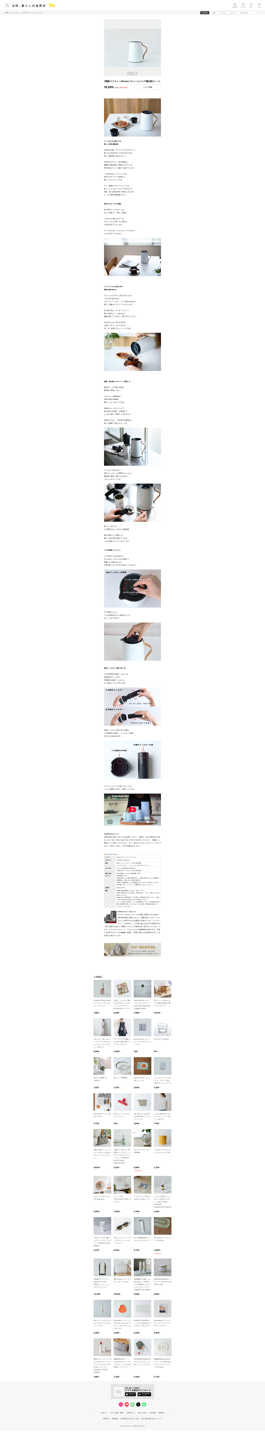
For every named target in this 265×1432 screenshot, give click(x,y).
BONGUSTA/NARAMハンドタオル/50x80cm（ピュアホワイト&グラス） (142, 1323)
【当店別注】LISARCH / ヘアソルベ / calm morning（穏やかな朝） (162, 1281)
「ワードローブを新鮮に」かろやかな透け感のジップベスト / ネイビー (122, 1041)
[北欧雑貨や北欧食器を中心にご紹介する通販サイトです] (29, 5)
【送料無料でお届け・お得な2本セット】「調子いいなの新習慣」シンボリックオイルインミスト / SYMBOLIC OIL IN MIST (142, 1284)
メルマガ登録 (147, 87)
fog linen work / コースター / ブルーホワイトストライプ (142, 1041)
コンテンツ (243, 7)
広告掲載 (152, 1413)
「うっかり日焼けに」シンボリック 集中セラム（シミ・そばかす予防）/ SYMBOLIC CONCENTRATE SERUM (162, 1201)
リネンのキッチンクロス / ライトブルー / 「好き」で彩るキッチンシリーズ (162, 1080)
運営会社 (106, 1419)
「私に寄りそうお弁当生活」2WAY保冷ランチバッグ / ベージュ (142, 1116)
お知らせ (104, 1413)
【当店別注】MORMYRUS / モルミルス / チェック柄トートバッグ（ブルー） (142, 1361)
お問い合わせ (142, 1413)
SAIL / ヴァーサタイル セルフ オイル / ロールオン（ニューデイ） (102, 1323)
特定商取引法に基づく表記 (130, 1419)
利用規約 (161, 1413)
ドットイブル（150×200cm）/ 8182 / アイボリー (122, 1199)
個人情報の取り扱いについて (152, 1419)
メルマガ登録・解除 (116, 1413)
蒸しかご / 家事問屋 (120, 1078)
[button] (107, 48)
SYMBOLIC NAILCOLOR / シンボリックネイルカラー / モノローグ (102, 1003)
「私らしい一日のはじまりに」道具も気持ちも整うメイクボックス (162, 1003)
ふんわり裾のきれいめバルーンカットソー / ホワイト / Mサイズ (162, 1116)
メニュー (259, 7)
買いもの (235, 7)
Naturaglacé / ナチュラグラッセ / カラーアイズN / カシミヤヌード (162, 1323)
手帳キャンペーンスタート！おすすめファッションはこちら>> (24, 12)
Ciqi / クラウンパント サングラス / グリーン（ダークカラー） (122, 1240)
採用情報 (115, 1419)
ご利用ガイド (130, 1413)
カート (251, 7)
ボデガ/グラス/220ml (161, 1039)
